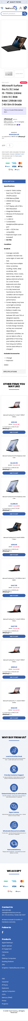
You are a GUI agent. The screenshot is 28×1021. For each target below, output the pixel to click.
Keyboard (5, 988)
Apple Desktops (7, 943)
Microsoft (5, 82)
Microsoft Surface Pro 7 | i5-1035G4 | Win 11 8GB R (14, 579)
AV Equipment (7, 949)
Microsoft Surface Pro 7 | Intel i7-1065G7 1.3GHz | (14, 416)
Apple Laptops (7, 946)
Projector (5, 1004)
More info (15, 119)
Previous (1, 2)
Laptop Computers (8, 991)
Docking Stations (8, 961)
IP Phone (5, 985)
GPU (3, 965)
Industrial (5, 982)
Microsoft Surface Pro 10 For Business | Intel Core (14, 456)
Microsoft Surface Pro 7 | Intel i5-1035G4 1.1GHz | (14, 620)
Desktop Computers (9, 958)
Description (8, 181)
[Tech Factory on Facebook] (2, 932)
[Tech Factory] (11, 8)
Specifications (10, 371)
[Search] (24, 14)
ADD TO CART (14, 432)
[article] (14, 415)
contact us (18, 154)
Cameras (5, 952)
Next (26, 2)
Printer (4, 1001)
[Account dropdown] (20, 8)
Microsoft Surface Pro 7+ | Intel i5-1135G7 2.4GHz (14, 701)
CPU (3, 955)
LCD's (4, 994)
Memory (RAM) (7, 998)
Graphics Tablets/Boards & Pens (13, 968)
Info (3, 138)
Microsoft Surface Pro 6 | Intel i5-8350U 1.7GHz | (14, 538)
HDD (3, 979)
